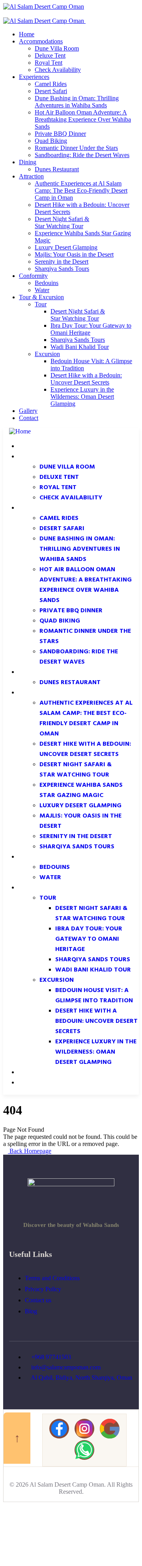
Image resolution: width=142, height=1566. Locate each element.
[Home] (20, 431)
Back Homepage (29, 1151)
